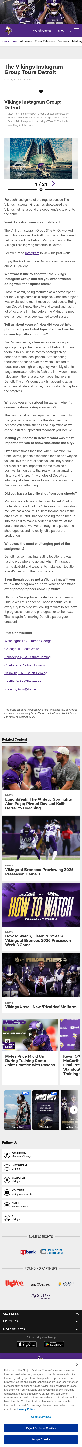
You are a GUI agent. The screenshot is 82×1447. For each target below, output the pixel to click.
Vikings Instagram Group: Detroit (33, 104)
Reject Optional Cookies (41, 1428)
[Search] (69, 30)
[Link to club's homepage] (8, 28)
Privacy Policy (26, 1409)
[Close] (77, 1364)
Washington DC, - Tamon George (28, 641)
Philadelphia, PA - (16, 657)
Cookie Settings (41, 1416)
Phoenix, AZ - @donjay (20, 689)
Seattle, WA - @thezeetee (22, 681)
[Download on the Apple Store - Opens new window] (27, 1344)
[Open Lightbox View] (41, 165)
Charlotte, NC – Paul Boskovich (26, 665)
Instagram (32, 253)
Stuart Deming (40, 657)
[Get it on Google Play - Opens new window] (54, 1346)
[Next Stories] (74, 1110)
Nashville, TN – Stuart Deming (25, 673)
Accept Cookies (41, 1439)
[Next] (53, 183)
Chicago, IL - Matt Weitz (21, 649)
